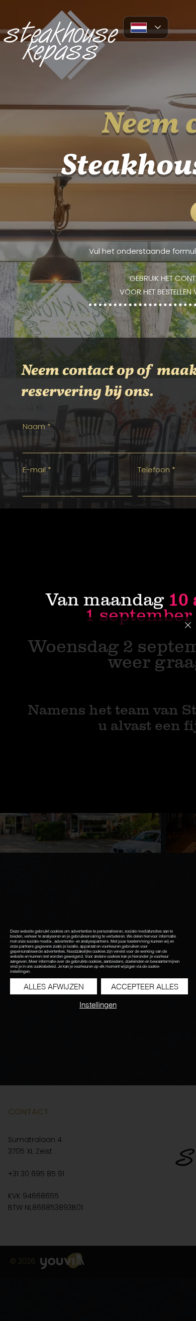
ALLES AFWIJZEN (54, 986)
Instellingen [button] (98, 1004)
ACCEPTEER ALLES (144, 986)
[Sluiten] (182, 631)
